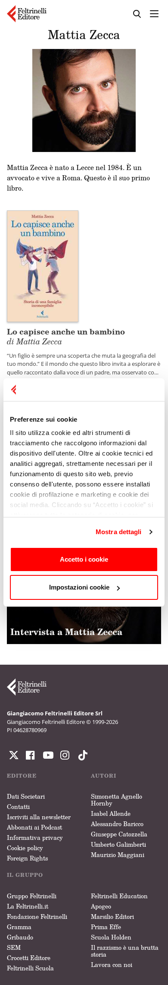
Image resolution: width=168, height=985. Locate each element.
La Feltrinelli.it (27, 906)
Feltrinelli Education (119, 895)
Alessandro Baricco (117, 823)
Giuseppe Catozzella (119, 834)
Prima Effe (106, 926)
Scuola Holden (111, 937)
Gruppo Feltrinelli (31, 895)
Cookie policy (25, 847)
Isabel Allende (111, 813)
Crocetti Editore (28, 957)
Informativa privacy (35, 837)
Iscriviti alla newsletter (39, 816)
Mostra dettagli (119, 531)
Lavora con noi (111, 964)
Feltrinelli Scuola (30, 968)
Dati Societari (26, 796)
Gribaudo (20, 937)
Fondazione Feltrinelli (37, 916)
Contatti (18, 806)
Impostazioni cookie (79, 587)
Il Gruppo (25, 875)
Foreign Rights (27, 858)
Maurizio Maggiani (117, 854)
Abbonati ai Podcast (34, 827)
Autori (103, 776)
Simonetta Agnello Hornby (116, 800)
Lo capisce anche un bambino (66, 336)
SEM (14, 947)
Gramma (19, 926)
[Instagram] (81, 755)
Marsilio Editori (112, 916)
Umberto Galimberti (118, 844)
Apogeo (101, 906)
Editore (22, 776)
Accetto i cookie (84, 559)
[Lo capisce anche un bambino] (42, 265)
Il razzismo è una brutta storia (125, 951)
